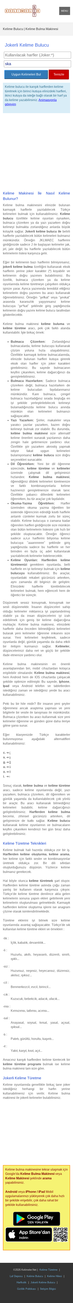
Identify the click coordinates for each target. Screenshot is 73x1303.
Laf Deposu (16, 1276)
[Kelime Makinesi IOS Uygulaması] (29, 1241)
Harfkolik (21, 1282)
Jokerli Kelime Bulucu (43, 1282)
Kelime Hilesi (54, 1276)
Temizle (59, 74)
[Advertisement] (36, 152)
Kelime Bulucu (35, 1276)
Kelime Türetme (48, 1269)
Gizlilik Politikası (26, 1288)
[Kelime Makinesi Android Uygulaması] (36, 1225)
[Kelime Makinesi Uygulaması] (60, 1241)
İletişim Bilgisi (48, 1288)
